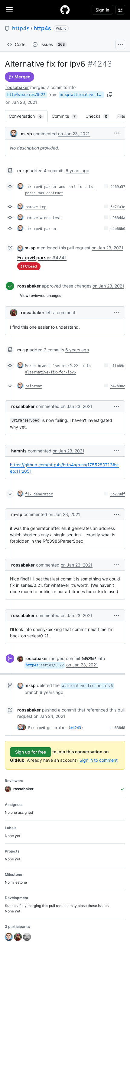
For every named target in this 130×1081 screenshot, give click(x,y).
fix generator (39, 494)
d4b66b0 (117, 229)
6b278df (117, 494)
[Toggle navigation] (9, 9)
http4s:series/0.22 (26, 95)
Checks (99, 116)
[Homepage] (65, 10)
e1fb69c (117, 366)
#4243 (75, 728)
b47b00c (117, 386)
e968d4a (117, 218)
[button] (116, 133)
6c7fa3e (117, 207)
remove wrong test (43, 218)
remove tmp (35, 207)
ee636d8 (117, 728)
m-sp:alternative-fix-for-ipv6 (82, 95)
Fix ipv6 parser (42, 258)
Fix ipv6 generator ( (49, 728)
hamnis (19, 450)
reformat (33, 386)
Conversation (28, 116)
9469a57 (117, 187)
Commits (67, 116)
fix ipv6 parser (41, 229)
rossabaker (17, 87)
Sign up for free (30, 751)
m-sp (26, 133)
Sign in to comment (99, 760)
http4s (20, 28)
